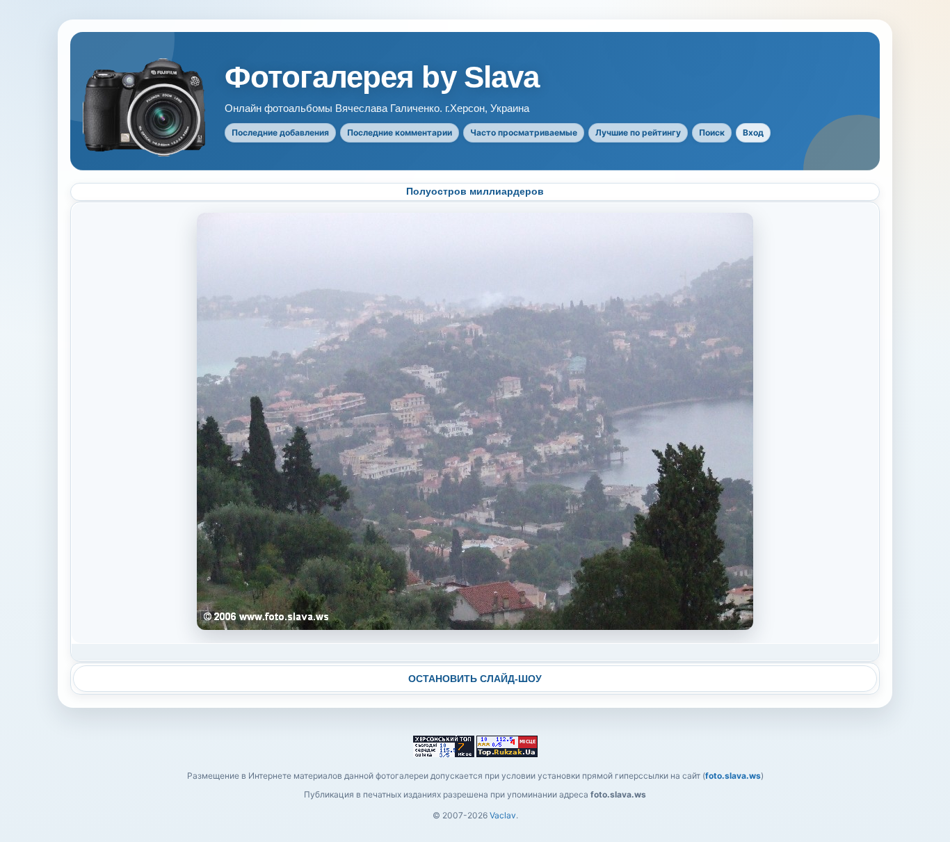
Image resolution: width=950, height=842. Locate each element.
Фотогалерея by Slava (382, 77)
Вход (753, 132)
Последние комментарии (399, 132)
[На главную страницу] (145, 107)
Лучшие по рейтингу (638, 132)
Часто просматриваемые (523, 132)
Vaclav (503, 815)
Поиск (712, 132)
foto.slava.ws (733, 775)
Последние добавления (280, 132)
